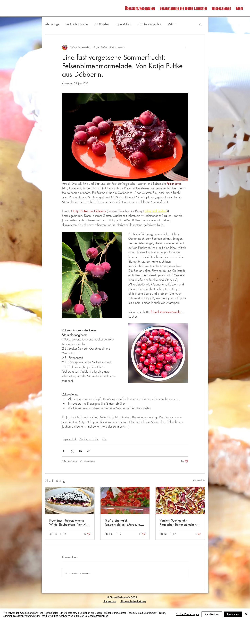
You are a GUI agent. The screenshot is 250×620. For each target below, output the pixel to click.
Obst (104, 439)
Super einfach (123, 24)
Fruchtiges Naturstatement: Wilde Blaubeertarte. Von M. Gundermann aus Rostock (68, 522)
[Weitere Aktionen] (186, 47)
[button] (200, 24)
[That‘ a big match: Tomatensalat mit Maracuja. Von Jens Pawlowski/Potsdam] (125, 500)
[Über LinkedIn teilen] (80, 450)
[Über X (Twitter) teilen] (72, 450)
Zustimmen (233, 614)
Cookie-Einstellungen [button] (187, 614)
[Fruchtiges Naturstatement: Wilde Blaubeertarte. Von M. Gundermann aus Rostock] (69, 500)
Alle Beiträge (52, 24)
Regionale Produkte (77, 24)
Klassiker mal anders (149, 24)
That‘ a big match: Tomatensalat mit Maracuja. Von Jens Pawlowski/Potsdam (124, 522)
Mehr (170, 24)
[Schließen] (246, 614)
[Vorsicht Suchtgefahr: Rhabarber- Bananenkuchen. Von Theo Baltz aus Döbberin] (180, 500)
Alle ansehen (198, 480)
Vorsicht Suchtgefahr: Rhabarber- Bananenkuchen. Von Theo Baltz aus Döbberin (179, 522)
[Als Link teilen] (88, 450)
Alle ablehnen (211, 614)
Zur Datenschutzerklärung (94, 615)
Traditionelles (101, 24)
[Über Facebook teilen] (63, 450)
